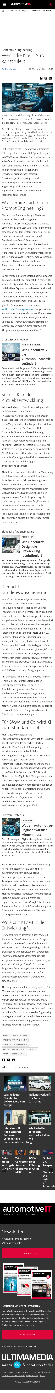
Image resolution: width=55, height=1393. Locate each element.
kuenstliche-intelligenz (15, 1035)
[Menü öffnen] (4, 4)
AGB (4, 1372)
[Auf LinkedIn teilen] (51, 78)
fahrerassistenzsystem (15, 1044)
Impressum (27, 1372)
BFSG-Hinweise (42, 1372)
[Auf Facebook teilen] (42, 78)
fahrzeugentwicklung (15, 1040)
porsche (32, 1049)
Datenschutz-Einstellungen (15, 1375)
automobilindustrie (13, 1049)
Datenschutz (14, 1372)
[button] (4, 1170)
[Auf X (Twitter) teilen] (46, 78)
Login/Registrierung (51, 4)
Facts (42, 1375)
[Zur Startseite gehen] (21, 4)
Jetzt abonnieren (27, 1253)
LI (35, 1346)
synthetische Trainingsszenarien (18, 309)
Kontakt (34, 1375)
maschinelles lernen (14, 1054)
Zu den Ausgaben (27, 1334)
